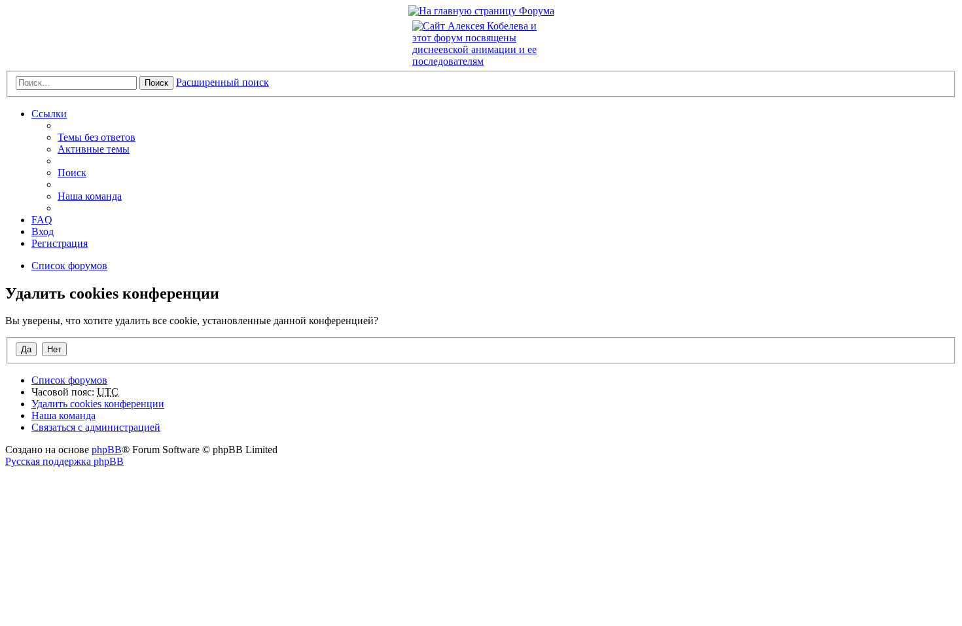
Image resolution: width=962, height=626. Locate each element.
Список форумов (69, 380)
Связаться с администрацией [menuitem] (95, 427)
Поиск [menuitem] (72, 172)
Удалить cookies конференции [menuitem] (97, 403)
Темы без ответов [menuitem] (96, 137)
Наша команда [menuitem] (90, 196)
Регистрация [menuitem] (59, 243)
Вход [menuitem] (42, 231)
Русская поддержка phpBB (64, 461)
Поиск (156, 83)
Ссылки (49, 113)
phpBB (107, 449)
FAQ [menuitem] (41, 219)
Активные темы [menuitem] (94, 149)
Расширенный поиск (222, 82)
